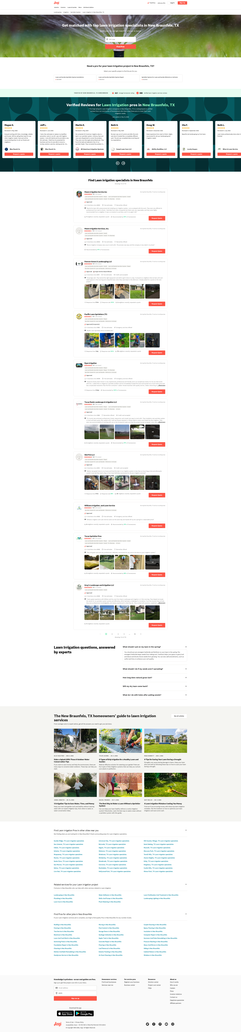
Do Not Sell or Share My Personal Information (92, 1025)
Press (172, 991)
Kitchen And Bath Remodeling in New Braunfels (70, 952)
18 (134, 634)
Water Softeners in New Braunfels (110, 895)
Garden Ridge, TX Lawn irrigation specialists (69, 841)
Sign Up (182, 3)
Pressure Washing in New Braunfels (156, 942)
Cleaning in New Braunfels (63, 948)
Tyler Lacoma (104, 756)
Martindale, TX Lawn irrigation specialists (113, 868)
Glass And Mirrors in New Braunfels (156, 945)
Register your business (131, 982)
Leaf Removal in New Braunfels (109, 948)
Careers (172, 988)
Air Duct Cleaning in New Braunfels (110, 955)
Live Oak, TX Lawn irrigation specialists (67, 871)
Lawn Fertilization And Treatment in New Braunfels (161, 895)
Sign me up (75, 998)
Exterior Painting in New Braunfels (110, 952)
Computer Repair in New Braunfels (155, 935)
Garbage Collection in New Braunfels (111, 935)
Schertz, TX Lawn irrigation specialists (67, 851)
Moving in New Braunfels (107, 925)
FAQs (150, 988)
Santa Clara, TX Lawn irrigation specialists (68, 861)
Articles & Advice (88, 7)
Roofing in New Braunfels (62, 925)
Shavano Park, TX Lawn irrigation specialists (159, 851)
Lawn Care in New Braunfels (63, 902)
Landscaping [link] (57, 12)
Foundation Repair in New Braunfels (66, 945)
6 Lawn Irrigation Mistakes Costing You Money (163, 803)
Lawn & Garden (72, 7)
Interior (56, 7)
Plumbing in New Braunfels (63, 898)
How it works (174, 982)
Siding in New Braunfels (152, 948)
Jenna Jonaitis (59, 800)
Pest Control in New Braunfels (109, 928)
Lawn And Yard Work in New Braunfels (67, 938)
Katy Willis (148, 800)
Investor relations (176, 994)
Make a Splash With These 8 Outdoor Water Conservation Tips (71, 760)
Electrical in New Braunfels (63, 935)
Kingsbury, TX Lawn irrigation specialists (158, 865)
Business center (129, 985)
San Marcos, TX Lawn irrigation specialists (68, 865)
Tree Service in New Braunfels (64, 931)
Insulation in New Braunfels (153, 931)
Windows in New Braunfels (153, 955)
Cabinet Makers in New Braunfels (155, 952)
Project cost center (154, 985)
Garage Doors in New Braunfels (109, 931)
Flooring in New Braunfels (107, 945)
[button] (91, 291)
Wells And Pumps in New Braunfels (111, 898)
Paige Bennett (149, 756)
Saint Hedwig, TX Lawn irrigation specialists (159, 844)
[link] (6, 149)
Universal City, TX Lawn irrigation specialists (114, 841)
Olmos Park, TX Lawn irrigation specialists (158, 871)
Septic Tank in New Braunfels (109, 938)
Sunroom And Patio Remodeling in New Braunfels (160, 938)
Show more (162, 385)
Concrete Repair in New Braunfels (110, 942)
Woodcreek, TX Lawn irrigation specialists (113, 861)
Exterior (63, 7)
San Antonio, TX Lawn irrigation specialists (68, 844)
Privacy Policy (79, 1022)
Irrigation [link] (66, 12)
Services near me (107, 985)
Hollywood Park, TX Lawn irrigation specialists (115, 871)
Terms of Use (70, 1022)
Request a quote (19, 154)
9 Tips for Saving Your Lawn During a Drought (162, 759)
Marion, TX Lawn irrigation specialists (67, 858)
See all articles (179, 716)
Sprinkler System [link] (76, 12)
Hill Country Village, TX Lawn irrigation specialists (161, 841)
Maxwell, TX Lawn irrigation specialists (157, 848)
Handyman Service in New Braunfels (66, 955)
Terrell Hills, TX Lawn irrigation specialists (158, 854)
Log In (172, 3)
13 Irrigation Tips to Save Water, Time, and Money (74, 803)
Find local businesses (109, 982)
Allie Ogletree (59, 756)
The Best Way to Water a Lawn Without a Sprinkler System (119, 804)
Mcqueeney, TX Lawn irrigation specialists (68, 854)
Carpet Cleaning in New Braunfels (155, 925)
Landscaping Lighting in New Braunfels (157, 898)
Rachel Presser (104, 800)
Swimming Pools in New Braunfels (65, 942)
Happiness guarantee (177, 1000)
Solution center (153, 982)
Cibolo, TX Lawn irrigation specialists (66, 848)
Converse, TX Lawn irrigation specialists (112, 865)
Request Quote (157, 218)
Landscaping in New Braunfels (64, 895)
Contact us (173, 997)
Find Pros (120, 46)
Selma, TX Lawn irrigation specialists (66, 868)
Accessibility (71, 1025)
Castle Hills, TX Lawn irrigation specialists (158, 868)
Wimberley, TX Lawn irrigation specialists (113, 858)
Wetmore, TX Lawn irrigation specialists (112, 851)
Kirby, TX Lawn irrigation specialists (156, 861)
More (80, 7)
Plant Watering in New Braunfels (110, 902)
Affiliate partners (175, 1003)
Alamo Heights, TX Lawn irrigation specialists (159, 858)
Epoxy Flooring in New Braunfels (155, 928)
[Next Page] (141, 634)
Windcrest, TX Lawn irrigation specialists (113, 854)
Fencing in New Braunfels (62, 928)
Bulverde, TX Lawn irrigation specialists (112, 844)
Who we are (174, 985)
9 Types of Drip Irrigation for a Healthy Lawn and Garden (118, 760)
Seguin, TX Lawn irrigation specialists (111, 848)
